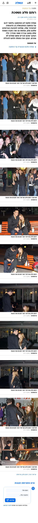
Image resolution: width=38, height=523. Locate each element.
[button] (29, 3)
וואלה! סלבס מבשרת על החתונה (21, 47)
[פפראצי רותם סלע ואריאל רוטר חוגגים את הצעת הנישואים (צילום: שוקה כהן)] (19, 70)
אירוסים (19, 474)
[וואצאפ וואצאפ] (8, 3)
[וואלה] (19, 3)
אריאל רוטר (32, 474)
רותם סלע (25, 474)
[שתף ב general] (3, 3)
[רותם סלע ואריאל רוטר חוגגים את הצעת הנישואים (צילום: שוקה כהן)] (19, 108)
